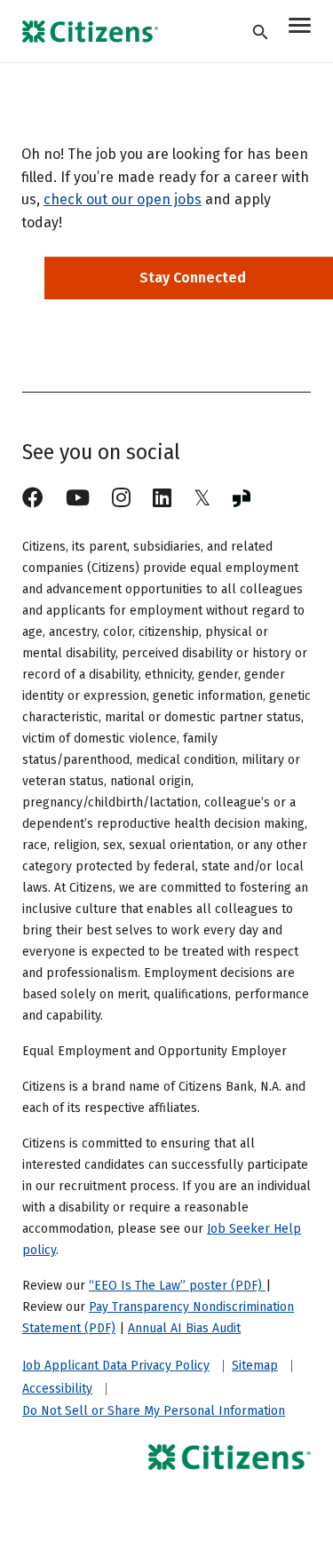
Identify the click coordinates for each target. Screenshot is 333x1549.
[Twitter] (202, 498)
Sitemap (255, 1366)
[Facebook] (33, 498)
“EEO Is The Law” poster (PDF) (177, 1285)
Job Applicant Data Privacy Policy (116, 1366)
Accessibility (57, 1389)
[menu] (300, 28)
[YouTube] (78, 498)
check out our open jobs (123, 199)
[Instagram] (121, 498)
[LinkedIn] (162, 498)
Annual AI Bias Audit (184, 1328)
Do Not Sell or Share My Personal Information (153, 1410)
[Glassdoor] (241, 498)
